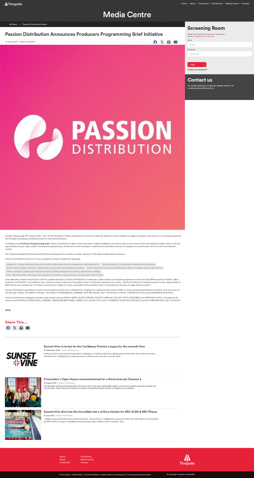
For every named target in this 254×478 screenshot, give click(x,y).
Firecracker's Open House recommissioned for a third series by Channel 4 (92, 379)
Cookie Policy (77, 474)
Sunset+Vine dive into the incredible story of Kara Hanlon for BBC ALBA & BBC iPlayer (100, 412)
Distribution (217, 3)
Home (184, 3)
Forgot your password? (197, 69)
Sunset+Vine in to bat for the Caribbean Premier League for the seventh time (94, 346)
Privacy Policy (64, 474)
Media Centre (232, 3)
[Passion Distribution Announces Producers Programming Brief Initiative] (175, 42)
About (193, 3)
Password (191, 49)
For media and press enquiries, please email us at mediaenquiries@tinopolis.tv (211, 86)
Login (192, 64)
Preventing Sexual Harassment (139, 474)
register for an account (204, 36)
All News (13, 24)
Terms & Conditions (91, 474)
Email (189, 40)
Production (203, 3)
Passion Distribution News (34, 24)
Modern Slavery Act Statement (113, 474)
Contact (245, 3)
